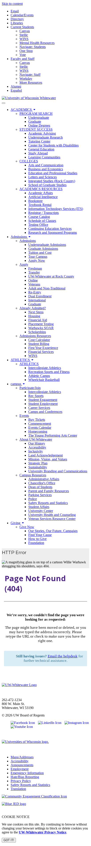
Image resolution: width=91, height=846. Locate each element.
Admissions (19, 237)
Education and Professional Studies (52, 173)
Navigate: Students (32, 47)
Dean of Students (40, 487)
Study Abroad (38, 153)
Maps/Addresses (22, 757)
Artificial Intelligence (43, 197)
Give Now (26, 527)
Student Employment (43, 404)
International (37, 300)
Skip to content (12, 4)
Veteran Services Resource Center (52, 519)
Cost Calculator (39, 340)
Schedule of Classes (42, 221)
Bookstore (35, 201)
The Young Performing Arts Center (52, 435)
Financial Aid (37, 320)
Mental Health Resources (37, 43)
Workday (25, 78)
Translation (18, 789)
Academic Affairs (40, 193)
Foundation (36, 543)
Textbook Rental (39, 205)
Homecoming (37, 431)
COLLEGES (28, 161)
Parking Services (40, 495)
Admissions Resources (35, 336)
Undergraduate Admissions (47, 245)
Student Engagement (42, 400)
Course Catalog (39, 217)
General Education (41, 149)
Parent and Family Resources (48, 491)
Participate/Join (30, 388)
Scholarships (37, 332)
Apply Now (36, 260)
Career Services (39, 408)
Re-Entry (34, 292)
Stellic (23, 35)
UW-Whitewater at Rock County (51, 276)
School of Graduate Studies (47, 185)
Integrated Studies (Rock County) (51, 181)
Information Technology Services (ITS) (55, 209)
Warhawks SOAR (41, 328)
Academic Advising (42, 133)
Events (24, 415)
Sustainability (37, 467)
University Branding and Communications (57, 471)
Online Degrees (39, 125)
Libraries (17, 23)
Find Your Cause (40, 535)
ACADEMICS (22, 109)
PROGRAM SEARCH (36, 113)
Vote (22, 55)
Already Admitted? (32, 308)
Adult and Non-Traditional (46, 288)
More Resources (30, 82)
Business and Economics (45, 169)
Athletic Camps (39, 376)
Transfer (34, 272)
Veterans (34, 284)
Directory (17, 19)
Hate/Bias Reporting (25, 777)
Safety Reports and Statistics (48, 503)
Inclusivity (35, 451)
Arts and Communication (45, 165)
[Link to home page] (29, 98)
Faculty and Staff (22, 59)
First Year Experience (43, 348)
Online (33, 280)
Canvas (24, 31)
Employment (19, 769)
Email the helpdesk (63, 656)
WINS (23, 39)
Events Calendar (39, 427)
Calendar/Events (22, 15)
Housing (34, 316)
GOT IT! (9, 840)
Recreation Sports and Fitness (49, 372)
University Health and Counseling (52, 515)
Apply (23, 264)
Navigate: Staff (29, 74)
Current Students (22, 27)
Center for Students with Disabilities (53, 145)
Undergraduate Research (45, 137)
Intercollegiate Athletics (44, 368)
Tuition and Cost (39, 252)
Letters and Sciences (42, 177)
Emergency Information (27, 773)
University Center (40, 511)
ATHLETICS (21, 360)
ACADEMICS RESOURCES (41, 189)
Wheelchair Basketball (44, 380)
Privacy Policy (21, 781)
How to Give (37, 539)
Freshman (35, 268)
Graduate (34, 121)
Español (16, 90)
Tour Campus (37, 256)
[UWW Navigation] (3, 103)
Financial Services (41, 352)
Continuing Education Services (50, 228)
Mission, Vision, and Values (47, 459)
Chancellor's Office (41, 483)
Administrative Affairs (43, 479)
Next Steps (36, 312)
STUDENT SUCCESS (36, 129)
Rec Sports (36, 396)
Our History (36, 443)
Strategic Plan (37, 463)
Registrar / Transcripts (43, 213)
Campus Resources (32, 475)
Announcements (22, 765)
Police (32, 499)
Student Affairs (38, 507)
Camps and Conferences (45, 412)
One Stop (26, 51)
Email (15, 11)
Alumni (16, 86)
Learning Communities (44, 157)
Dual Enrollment (39, 296)
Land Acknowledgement (45, 455)
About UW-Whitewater (35, 439)
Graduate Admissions (43, 248)
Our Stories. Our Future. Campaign (53, 531)
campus (16, 384)
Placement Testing (41, 324)
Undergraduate (38, 117)
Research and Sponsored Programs (52, 232)
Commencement (39, 423)
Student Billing (38, 344)
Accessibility (37, 447)
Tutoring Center (39, 141)
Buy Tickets (36, 419)
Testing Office (38, 224)
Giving (16, 523)
